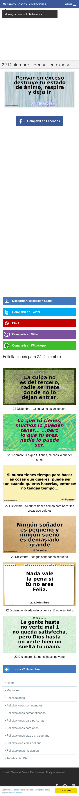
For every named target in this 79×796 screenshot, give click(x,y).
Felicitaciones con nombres (24, 705)
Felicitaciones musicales (22, 750)
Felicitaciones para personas (25, 720)
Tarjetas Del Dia (17, 758)
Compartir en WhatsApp (29, 345)
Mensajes (12, 690)
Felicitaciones (15, 698)
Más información (15, 792)
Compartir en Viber (25, 334)
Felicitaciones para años (22, 728)
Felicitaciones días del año (24, 743)
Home (10, 683)
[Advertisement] (39, 34)
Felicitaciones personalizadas (26, 713)
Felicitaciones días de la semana (27, 735)
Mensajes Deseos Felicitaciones (24, 4)
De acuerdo (66, 790)
